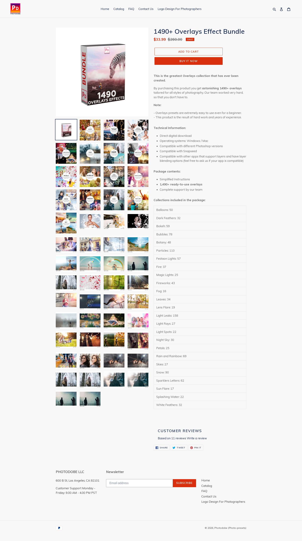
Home (205, 480)
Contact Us (208, 496)
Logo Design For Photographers (223, 501)
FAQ (204, 491)
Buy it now (188, 61)
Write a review (197, 438)
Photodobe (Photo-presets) (230, 527)
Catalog (206, 486)
